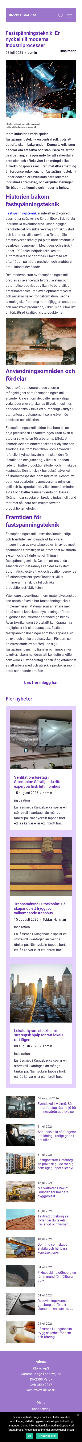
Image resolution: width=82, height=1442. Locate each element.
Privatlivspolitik (47, 1435)
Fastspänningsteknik (21, 213)
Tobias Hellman (54, 919)
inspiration (68, 51)
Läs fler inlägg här (41, 682)
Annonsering (41, 1409)
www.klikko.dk (45, 1390)
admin (32, 53)
